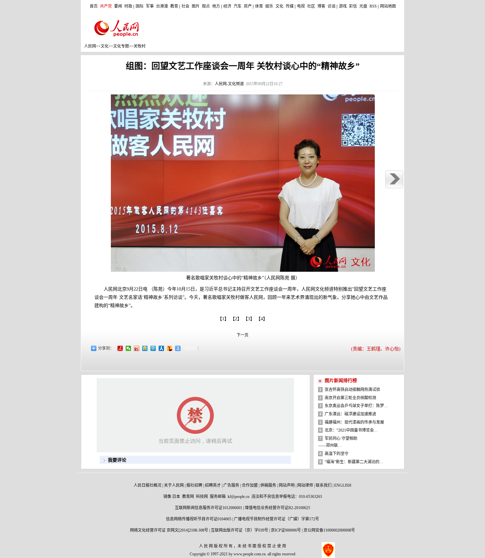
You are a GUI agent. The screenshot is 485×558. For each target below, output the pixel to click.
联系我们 (324, 485)
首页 (94, 6)
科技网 (202, 496)
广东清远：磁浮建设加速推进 (350, 414)
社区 (311, 6)
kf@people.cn (238, 496)
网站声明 (287, 485)
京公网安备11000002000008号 (329, 530)
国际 (140, 6)
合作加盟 (250, 485)
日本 (176, 496)
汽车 (238, 6)
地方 (216, 6)
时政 (128, 6)
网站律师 (305, 485)
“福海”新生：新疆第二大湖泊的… (354, 462)
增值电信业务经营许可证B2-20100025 (277, 508)
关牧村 (140, 46)
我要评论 (117, 460)
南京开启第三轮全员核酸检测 (350, 398)
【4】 (263, 318)
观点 (206, 6)
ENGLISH (342, 485)
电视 (301, 6)
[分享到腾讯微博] (153, 350)
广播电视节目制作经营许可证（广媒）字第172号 (276, 519)
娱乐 (269, 6)
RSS (373, 6)
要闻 (118, 6)
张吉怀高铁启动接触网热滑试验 (352, 389)
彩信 (353, 6)
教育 (174, 6)
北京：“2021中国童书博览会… (351, 430)
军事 (150, 6)
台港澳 (162, 6)
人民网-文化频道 (229, 84)
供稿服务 (268, 485)
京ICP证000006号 (286, 530)
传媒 (290, 6)
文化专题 (121, 46)
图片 (196, 6)
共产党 (106, 6)
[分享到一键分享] (178, 350)
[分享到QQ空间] (145, 350)
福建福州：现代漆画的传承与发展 (354, 422)
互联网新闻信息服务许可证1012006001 (208, 508)
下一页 (242, 335)
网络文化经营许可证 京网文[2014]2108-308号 (169, 530)
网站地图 (388, 6)
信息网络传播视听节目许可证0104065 (198, 519)
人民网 (90, 46)
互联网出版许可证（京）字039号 (239, 530)
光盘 (363, 6)
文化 (279, 6)
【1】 (223, 318)
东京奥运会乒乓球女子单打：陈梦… (356, 405)
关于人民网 (174, 485)
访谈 (332, 6)
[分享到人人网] (162, 350)
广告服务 (231, 485)
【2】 (237, 318)
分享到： (106, 348)
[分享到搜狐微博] (170, 350)
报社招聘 (194, 485)
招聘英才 (213, 485)
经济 (227, 6)
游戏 (343, 6)
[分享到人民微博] (120, 350)
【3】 (250, 318)
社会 (185, 6)
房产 (248, 6)
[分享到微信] (129, 350)
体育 (259, 6)
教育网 (188, 496)
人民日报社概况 (147, 485)
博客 (321, 6)
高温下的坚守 (336, 453)
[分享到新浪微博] (137, 350)
